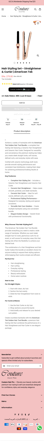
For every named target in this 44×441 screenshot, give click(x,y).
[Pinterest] (15, 414)
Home (4, 16)
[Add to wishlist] (37, 23)
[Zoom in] (37, 55)
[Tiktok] (29, 414)
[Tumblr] (25, 414)
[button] (39, 9)
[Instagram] (22, 414)
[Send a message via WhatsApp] (39, 428)
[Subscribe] (40, 365)
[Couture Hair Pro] (22, 9)
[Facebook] (18, 414)
